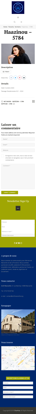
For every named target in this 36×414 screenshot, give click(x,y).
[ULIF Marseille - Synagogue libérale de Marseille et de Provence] (18, 7)
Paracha (11, 27)
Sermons (18, 27)
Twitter (15, 77)
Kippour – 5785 (6, 104)
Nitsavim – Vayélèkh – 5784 (14, 101)
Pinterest (20, 77)
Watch (7, 72)
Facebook (11, 77)
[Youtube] (19, 243)
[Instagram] (21, 243)
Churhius (17, 410)
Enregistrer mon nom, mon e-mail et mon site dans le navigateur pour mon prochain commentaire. (19, 158)
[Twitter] (16, 243)
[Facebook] (14, 243)
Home (5, 27)
